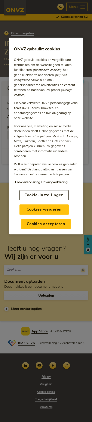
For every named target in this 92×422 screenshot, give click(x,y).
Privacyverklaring (54, 182)
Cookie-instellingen (44, 195)
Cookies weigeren (44, 209)
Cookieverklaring (27, 182)
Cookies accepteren (46, 223)
